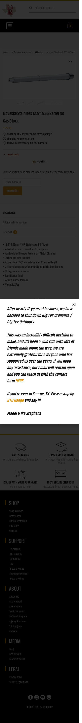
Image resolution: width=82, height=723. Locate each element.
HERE (19, 381)
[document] (39, 361)
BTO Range (15, 400)
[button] (73, 304)
